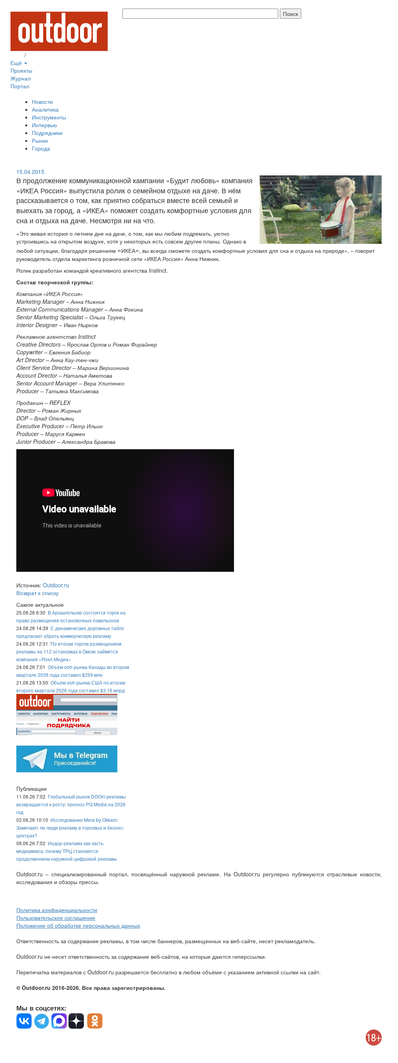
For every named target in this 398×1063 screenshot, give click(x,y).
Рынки (40, 140)
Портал (19, 86)
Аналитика (45, 109)
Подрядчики (47, 133)
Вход (16, 55)
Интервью (44, 125)
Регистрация (43, 55)
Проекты (21, 70)
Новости (42, 101)
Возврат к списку (37, 593)
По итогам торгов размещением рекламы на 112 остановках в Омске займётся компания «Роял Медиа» (68, 651)
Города (41, 148)
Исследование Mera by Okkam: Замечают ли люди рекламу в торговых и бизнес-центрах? (70, 827)
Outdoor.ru (56, 585)
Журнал (20, 78)
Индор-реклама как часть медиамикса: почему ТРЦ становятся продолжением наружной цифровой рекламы (66, 851)
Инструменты (49, 117)
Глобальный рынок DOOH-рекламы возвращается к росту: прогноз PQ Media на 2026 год (71, 804)
